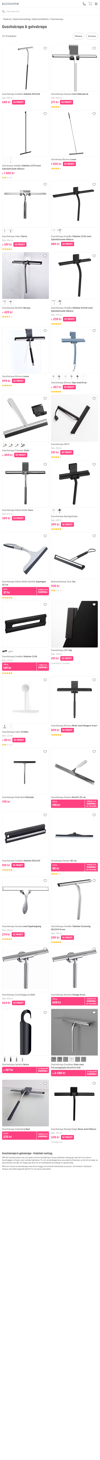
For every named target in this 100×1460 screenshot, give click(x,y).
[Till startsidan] (10, 4)
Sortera (92, 36)
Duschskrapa (57, 19)
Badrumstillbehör (40, 19)
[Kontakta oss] (84, 3)
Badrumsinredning (21, 19)
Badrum (7, 19)
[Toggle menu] (96, 4)
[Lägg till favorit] (45, 48)
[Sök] (3, 11)
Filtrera (78, 36)
